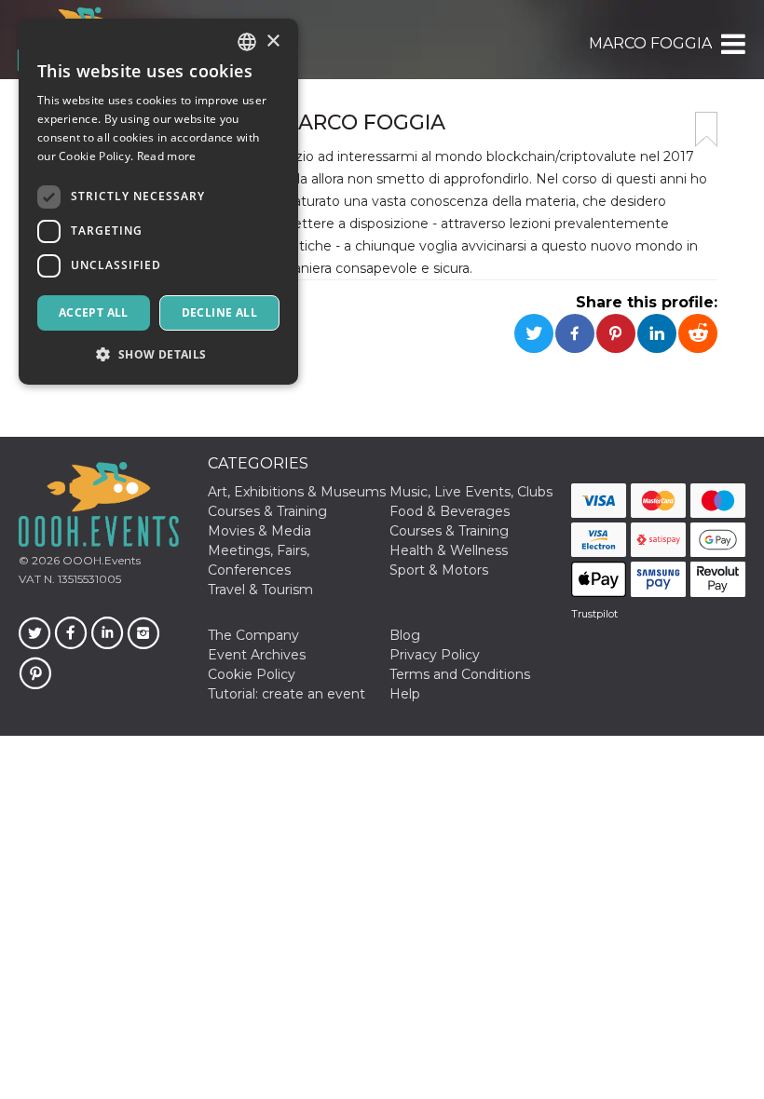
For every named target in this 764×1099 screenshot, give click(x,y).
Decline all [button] (219, 312)
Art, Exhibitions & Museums (297, 491)
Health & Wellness (448, 550)
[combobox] (247, 42)
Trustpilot (594, 613)
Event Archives (257, 654)
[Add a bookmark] (706, 129)
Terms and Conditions (459, 674)
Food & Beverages (449, 511)
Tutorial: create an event (286, 693)
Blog (404, 635)
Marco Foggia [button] (650, 43)
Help (404, 693)
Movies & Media (259, 530)
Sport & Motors (438, 570)
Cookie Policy (251, 674)
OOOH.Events (100, 560)
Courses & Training (267, 511)
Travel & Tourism (260, 589)
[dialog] (158, 202)
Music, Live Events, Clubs (471, 491)
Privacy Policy (434, 654)
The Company (253, 635)
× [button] (273, 41)
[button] (732, 43)
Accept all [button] (94, 312)
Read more (167, 156)
